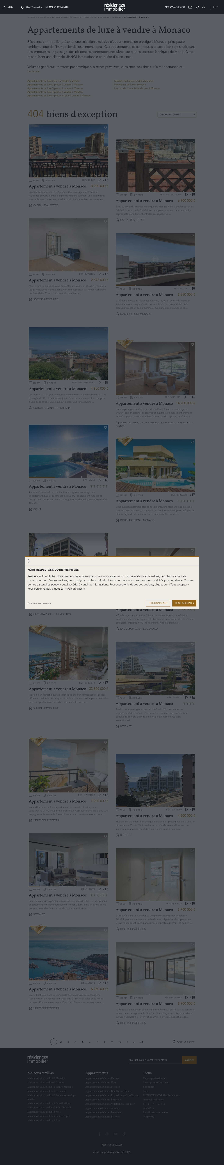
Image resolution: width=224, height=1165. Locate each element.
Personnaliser (158, 603)
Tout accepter (184, 603)
